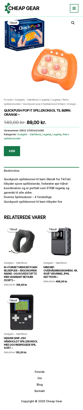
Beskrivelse (11, 170)
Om (39, 378)
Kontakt (40, 391)
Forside (8, 99)
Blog (40, 384)
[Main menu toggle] (74, 8)
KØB (12, 151)
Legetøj (45, 99)
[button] (72, 22)
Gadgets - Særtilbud (26, 99)
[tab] (41, 170)
